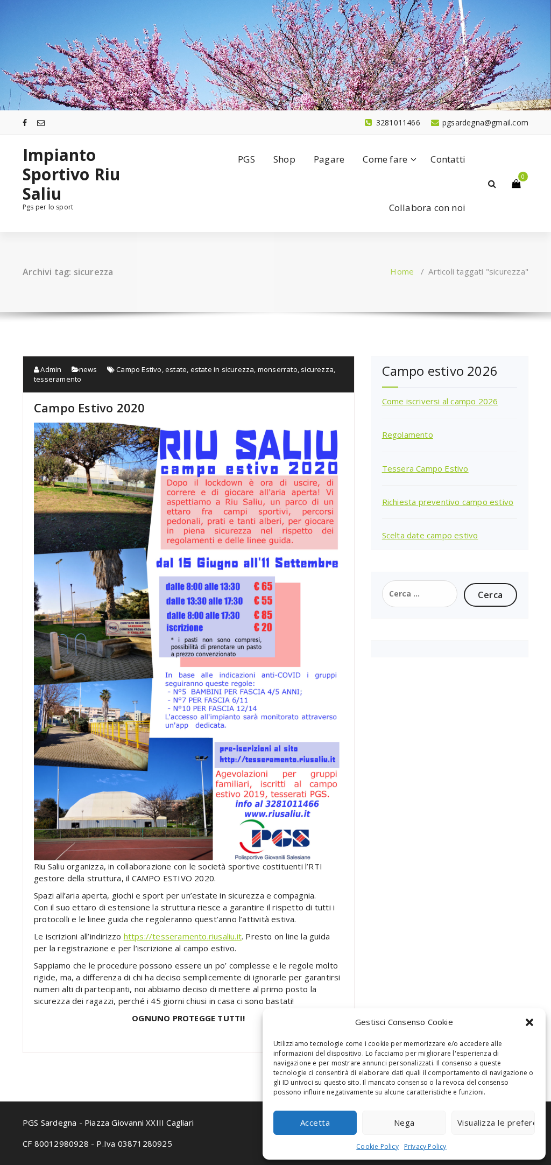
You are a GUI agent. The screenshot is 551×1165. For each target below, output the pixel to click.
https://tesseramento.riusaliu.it (183, 936)
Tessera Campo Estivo (425, 468)
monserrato (278, 369)
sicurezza (317, 369)
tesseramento (57, 379)
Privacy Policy (425, 1146)
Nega (404, 1122)
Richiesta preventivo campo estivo (448, 501)
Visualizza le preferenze (496, 1122)
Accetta (315, 1122)
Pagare (329, 159)
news (88, 369)
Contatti (447, 159)
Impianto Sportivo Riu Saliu (71, 174)
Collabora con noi (427, 207)
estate (176, 369)
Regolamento (407, 434)
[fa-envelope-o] (41, 122)
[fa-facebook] (25, 122)
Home (402, 271)
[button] (529, 1022)
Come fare (385, 159)
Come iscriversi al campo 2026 (440, 401)
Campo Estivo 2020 (89, 407)
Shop (284, 159)
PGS (246, 159)
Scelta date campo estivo (430, 535)
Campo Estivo (138, 369)
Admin (50, 369)
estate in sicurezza (222, 369)
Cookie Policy (377, 1146)
